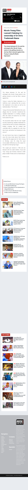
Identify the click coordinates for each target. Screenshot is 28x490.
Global (2, 439)
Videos (2, 449)
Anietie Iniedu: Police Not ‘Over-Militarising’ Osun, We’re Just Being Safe (19, 404)
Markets (10, 449)
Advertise (11, 440)
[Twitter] (3, 177)
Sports (2, 445)
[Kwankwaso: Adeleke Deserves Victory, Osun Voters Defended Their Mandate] (8, 253)
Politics (2, 443)
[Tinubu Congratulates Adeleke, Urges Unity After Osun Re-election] (8, 345)
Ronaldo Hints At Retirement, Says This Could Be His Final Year (19, 245)
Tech (2, 447)
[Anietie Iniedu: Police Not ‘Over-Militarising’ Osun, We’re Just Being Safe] (8, 402)
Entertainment (9, 42)
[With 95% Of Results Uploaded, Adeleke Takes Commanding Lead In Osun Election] (8, 372)
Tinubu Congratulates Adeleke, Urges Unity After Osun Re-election (19, 346)
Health (2, 448)
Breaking (3, 437)
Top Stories (5, 334)
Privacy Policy (11, 443)
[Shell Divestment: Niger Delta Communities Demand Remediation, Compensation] (8, 210)
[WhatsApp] (4, 177)
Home (2, 436)
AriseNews (15, 27)
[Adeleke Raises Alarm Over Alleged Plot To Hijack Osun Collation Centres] (8, 382)
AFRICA (2, 440)
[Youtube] (5, 177)
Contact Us (11, 441)
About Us (11, 439)
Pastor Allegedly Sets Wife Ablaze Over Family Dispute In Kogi (19, 203)
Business (3, 441)
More (2, 452)
